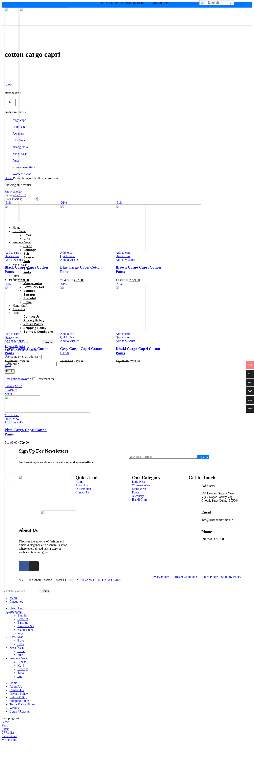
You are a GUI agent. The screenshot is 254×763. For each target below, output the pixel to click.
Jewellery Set (25, 626)
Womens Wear (22, 174)
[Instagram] (34, 566)
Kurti (20, 665)
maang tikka (20, 147)
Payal (20, 633)
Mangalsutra (25, 629)
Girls (20, 644)
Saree (20, 672)
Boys (20, 640)
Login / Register (20, 711)
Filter (10, 102)
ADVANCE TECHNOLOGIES (100, 580)
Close (8, 85)
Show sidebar (13, 191)
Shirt (20, 654)
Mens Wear (20, 153)
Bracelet (22, 619)
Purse (16, 160)
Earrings (22, 622)
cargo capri (19, 120)
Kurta (21, 651)
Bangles (22, 615)
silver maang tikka (24, 167)
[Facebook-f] (24, 566)
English (213, 2)
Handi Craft (20, 126)
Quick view (12, 256)
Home (9, 178)
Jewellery (18, 133)
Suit (19, 676)
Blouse (21, 662)
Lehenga (22, 669)
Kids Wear (19, 140)
